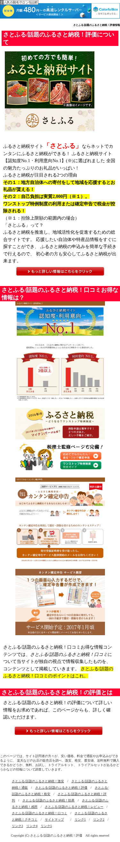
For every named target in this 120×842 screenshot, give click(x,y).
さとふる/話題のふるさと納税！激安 (38, 781)
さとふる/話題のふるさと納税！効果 (48, 800)
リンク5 (46, 826)
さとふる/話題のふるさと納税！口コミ (39, 813)
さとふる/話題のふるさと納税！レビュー (74, 806)
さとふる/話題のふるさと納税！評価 (61, 787)
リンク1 (80, 819)
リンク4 (31, 826)
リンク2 (98, 819)
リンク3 (17, 826)
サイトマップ (54, 819)
